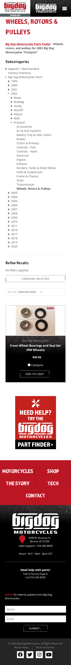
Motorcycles (17, 471)
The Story (17, 483)
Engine (21, 160)
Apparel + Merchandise (23, 69)
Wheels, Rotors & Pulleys (33, 188)
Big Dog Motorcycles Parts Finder (28, 44)
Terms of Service (45, 647)
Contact (35, 495)
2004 (14, 197)
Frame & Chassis (27, 176)
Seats (20, 180)
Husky (18, 106)
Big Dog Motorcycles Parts (25, 77)
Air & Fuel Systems (29, 131)
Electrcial (23, 155)
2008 (14, 213)
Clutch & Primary (28, 143)
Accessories (24, 126)
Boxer (17, 98)
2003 (14, 193)
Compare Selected (35, 279)
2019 (14, 242)
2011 (14, 226)
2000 (14, 85)
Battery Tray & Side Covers (34, 135)
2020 (14, 246)
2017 (14, 234)
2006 (14, 205)
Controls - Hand (27, 151)
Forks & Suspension (29, 172)
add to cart (34, 374)
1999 (14, 81)
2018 (14, 238)
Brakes (21, 139)
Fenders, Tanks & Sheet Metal (36, 168)
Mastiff (18, 110)
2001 (14, 89)
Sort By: (12, 292)
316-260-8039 (38, 577)
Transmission (25, 184)
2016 (14, 230)
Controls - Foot (26, 147)
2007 (14, 209)
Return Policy (21, 647)
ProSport (19, 122)
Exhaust (22, 164)
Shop (53, 471)
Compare (37, 365)
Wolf (17, 118)
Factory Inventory (19, 73)
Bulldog (19, 102)
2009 (14, 217)
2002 (14, 93)
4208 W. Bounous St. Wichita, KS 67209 (39, 539)
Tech (53, 483)
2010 (14, 222)
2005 (14, 201)
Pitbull (18, 114)
